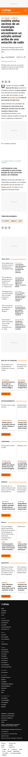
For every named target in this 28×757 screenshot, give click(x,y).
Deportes (4, 688)
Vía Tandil (4, 625)
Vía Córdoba (5, 18)
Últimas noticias (5, 677)
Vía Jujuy (3, 634)
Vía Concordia (5, 664)
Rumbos (3, 706)
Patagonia (4, 670)
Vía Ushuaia (4, 672)
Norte (3, 632)
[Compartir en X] (9, 81)
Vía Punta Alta (5, 629)
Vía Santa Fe (4, 658)
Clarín (4, 749)
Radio (20, 221)
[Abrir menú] (25, 10)
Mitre (20, 749)
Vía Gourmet (4, 702)
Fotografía (5, 221)
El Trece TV (14, 749)
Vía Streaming (5, 700)
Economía (4, 681)
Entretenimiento (5, 686)
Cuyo (2, 642)
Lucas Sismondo (9, 57)
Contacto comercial (7, 718)
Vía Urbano (4, 698)
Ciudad (9, 751)
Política (3, 679)
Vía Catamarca (5, 639)
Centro (3, 618)
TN (8, 749)
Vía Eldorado (5, 651)
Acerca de (4, 720)
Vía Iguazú (4, 654)
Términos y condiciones (7, 713)
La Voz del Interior (15, 753)
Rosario (3, 612)
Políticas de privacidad (7, 715)
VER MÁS (5, 394)
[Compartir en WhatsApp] (6, 81)
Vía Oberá (4, 656)
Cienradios (16, 751)
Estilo (3, 690)
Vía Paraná (4, 662)
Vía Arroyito (4, 622)
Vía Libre (3, 704)
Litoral (3, 647)
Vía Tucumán (4, 637)
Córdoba (3, 610)
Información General (7, 684)
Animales (14, 18)
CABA (2, 615)
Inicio (2, 608)
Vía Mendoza (4, 644)
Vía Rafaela (4, 660)
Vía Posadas (4, 649)
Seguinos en (20, 57)
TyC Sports (5, 753)
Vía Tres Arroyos (6, 627)
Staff (2, 722)
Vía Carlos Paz (5, 620)
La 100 (3, 751)
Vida (2, 692)
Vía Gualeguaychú (6, 667)
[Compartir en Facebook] (2, 81)
